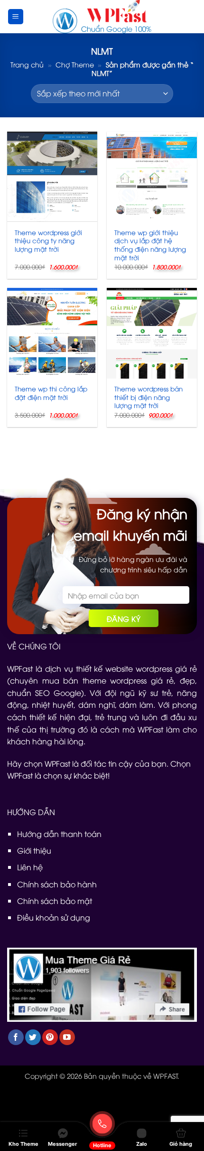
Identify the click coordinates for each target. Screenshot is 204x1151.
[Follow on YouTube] (67, 1037)
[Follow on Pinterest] (50, 1037)
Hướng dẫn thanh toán (59, 833)
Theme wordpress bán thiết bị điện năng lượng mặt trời (148, 396)
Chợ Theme (75, 64)
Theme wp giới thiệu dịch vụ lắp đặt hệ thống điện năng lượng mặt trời (150, 245)
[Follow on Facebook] (16, 1037)
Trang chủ (27, 64)
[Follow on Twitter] (33, 1037)
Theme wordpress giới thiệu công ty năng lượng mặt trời (48, 240)
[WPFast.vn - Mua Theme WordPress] (102, 16)
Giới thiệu (34, 850)
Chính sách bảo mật (54, 900)
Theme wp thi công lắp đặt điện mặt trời (51, 392)
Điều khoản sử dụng (53, 917)
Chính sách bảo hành (57, 884)
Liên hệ (30, 867)
